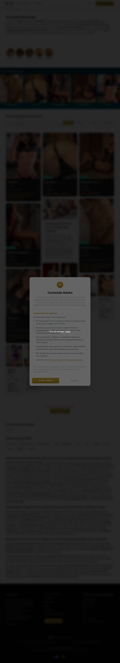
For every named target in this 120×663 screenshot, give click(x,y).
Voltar (67, 331)
